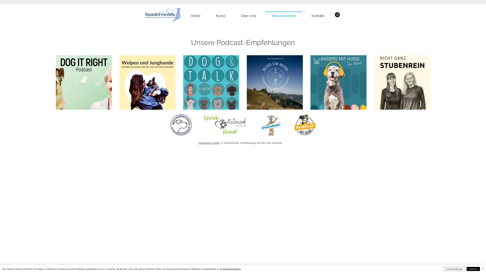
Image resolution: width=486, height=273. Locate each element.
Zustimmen (473, 269)
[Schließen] (482, 269)
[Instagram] (337, 14)
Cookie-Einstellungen (454, 269)
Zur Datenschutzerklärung (230, 269)
